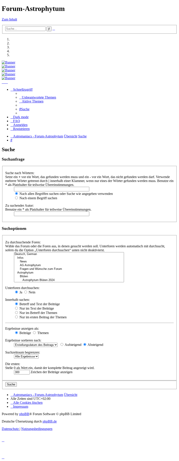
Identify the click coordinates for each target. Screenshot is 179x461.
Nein (31, 292)
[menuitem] (37, 97)
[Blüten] (69, 276)
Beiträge (25, 333)
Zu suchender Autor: (19, 205)
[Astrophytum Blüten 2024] (69, 280)
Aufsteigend (72, 345)
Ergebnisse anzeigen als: (22, 328)
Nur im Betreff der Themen (38, 313)
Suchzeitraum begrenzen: (22, 352)
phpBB (24, 414)
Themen (42, 333)
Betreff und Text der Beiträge (39, 304)
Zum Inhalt (9, 19)
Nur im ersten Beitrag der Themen (43, 317)
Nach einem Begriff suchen (38, 198)
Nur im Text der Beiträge (36, 308)
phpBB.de (50, 421)
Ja (20, 292)
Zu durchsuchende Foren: (23, 242)
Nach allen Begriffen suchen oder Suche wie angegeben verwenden (66, 194)
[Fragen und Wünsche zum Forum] (69, 269)
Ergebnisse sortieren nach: (23, 340)
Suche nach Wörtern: (19, 173)
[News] (69, 261)
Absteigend (95, 345)
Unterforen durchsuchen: (22, 288)
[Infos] (69, 258)
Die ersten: (12, 364)
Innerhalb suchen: (17, 300)
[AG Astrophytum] (69, 265)
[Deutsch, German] (69, 254)
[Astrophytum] (69, 273)
